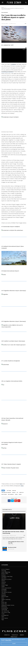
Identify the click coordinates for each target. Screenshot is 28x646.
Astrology (3, 570)
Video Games (4, 618)
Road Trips (4, 602)
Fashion (3, 580)
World (20, 494)
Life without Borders (6, 592)
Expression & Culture (6, 579)
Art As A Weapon (5, 569)
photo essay (4, 494)
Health (3, 586)
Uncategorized (4, 12)
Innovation (3, 590)
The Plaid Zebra (4, 23)
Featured (3, 582)
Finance (3, 583)
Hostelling (3, 589)
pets (2, 600)
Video (2, 616)
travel (16, 494)
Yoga (2, 619)
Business (3, 574)
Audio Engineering (5, 572)
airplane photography (6, 492)
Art (17, 492)
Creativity (21, 492)
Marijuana (3, 595)
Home (2, 7)
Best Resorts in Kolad (12, 547)
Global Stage (4, 585)
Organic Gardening (5, 599)
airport (14, 492)
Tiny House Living (5, 612)
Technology (4, 609)
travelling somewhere (7, 71)
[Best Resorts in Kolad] (5, 549)
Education (3, 577)
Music (2, 597)
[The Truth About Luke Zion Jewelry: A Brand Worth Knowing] (14, 521)
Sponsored (4, 606)
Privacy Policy (14, 636)
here (21, 484)
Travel (2, 613)
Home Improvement (6, 587)
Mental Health (4, 596)
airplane (13, 64)
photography (11, 494)
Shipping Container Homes (7, 605)
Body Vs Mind (4, 573)
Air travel (9, 490)
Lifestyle (3, 593)
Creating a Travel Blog (6, 576)
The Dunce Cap (5, 610)
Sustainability (4, 608)
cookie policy (8, 640)
